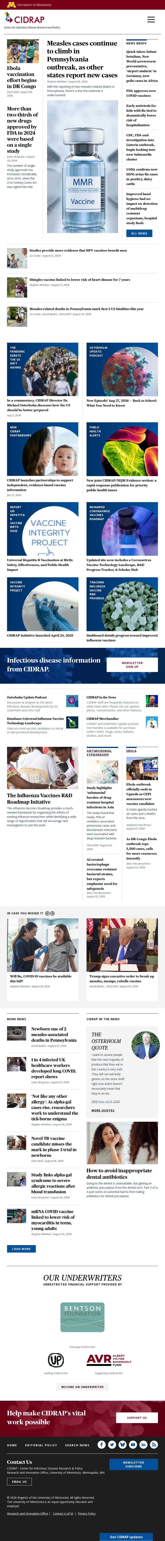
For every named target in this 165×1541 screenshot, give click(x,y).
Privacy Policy (87, 1513)
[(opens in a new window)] (29, 4)
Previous (47, 913)
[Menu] (151, 19)
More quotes (103, 1110)
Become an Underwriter (82, 1387)
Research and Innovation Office (27, 1513)
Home (12, 1445)
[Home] (24, 17)
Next (52, 913)
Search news (77, 1445)
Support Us (137, 1418)
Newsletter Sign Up (132, 665)
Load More (21, 1249)
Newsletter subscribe (133, 1464)
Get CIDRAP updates (126, 1537)
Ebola (131, 751)
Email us (19, 1482)
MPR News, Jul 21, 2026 (106, 1101)
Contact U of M (63, 1513)
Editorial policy (41, 1445)
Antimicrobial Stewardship (99, 752)
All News (139, 233)
